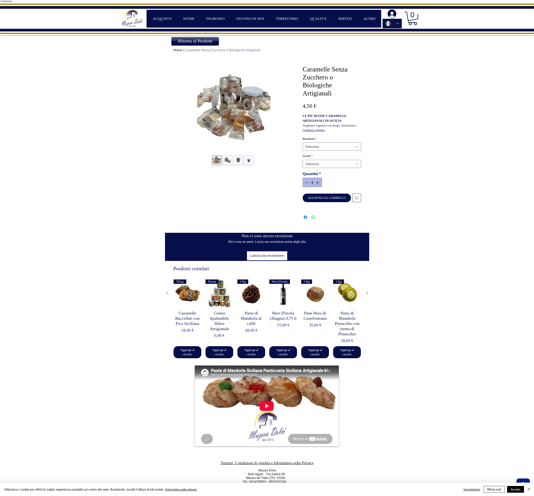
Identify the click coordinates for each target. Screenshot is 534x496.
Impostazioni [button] (471, 489)
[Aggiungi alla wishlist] (357, 198)
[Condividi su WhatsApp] (313, 217)
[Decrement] (306, 182)
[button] (413, 18)
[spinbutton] (312, 182)
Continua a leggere (314, 130)
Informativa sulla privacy (181, 489)
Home (177, 50)
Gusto (307, 156)
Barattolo (309, 138)
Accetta (515, 489)
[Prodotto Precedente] (167, 293)
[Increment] (317, 182)
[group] (267, 318)
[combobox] (332, 147)
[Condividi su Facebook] (305, 217)
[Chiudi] (528, 489)
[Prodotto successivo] (366, 293)
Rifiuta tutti (494, 489)
